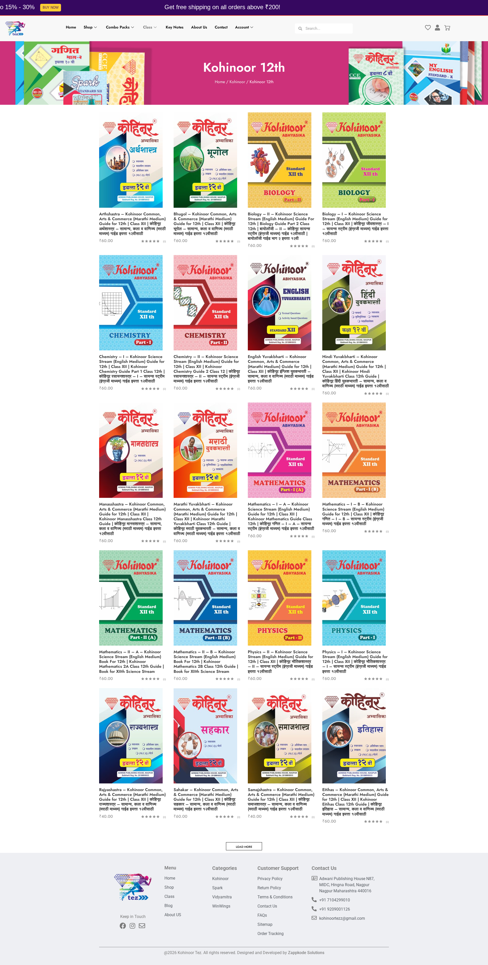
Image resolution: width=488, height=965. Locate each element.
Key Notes (175, 27)
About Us (199, 27)
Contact (221, 27)
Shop (88, 27)
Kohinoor (237, 82)
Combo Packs (118, 27)
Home (71, 27)
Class (147, 27)
